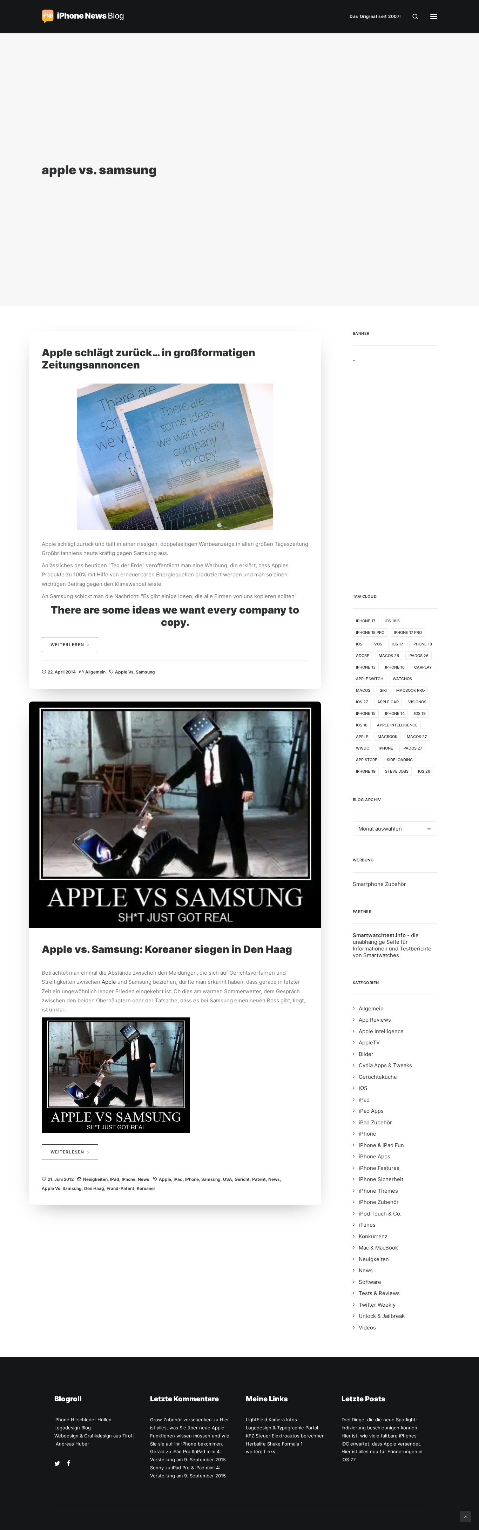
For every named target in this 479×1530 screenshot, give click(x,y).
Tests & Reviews (379, 1293)
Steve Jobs (397, 771)
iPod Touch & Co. (380, 1213)
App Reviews (375, 1019)
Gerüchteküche (378, 1077)
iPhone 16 (395, 667)
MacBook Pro (410, 690)
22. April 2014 (62, 672)
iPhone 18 (422, 644)
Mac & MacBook (378, 1247)
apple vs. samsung (135, 672)
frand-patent (120, 1188)
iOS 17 (397, 644)
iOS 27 (362, 701)
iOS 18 (361, 725)
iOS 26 (424, 771)
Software (370, 1282)
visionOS (417, 701)
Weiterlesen (67, 644)
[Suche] (412, 16)
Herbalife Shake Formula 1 (274, 1444)
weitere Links (260, 1451)
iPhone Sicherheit (381, 1179)
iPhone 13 (366, 667)
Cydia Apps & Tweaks (385, 1065)
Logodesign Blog (72, 1427)
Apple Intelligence (397, 725)
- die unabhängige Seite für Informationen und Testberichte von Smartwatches (392, 945)
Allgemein (95, 672)
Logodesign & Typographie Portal (282, 1427)
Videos (367, 1327)
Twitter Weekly (377, 1304)
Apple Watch (369, 678)
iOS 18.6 (392, 620)
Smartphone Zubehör (379, 884)
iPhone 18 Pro (370, 632)
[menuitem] (377, 16)
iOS (359, 644)
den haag (94, 1188)
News (143, 1179)
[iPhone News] (83, 16)
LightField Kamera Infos (271, 1419)
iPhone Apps (374, 1156)
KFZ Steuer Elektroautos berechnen (285, 1435)
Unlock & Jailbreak (382, 1316)
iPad (114, 1179)
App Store (366, 759)
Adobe (362, 655)
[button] (434, 16)
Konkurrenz (373, 1236)
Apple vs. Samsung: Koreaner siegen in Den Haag (167, 949)
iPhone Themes (378, 1190)
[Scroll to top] (465, 1516)
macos (363, 690)
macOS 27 (417, 736)
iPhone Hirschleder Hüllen (83, 1419)
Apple (109, 982)
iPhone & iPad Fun (381, 1145)
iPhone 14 (395, 713)
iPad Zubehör (375, 1122)
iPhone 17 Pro (408, 632)
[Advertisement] (395, 467)
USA (227, 1179)
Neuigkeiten (95, 1179)
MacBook (387, 736)
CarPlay (423, 667)
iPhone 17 (365, 620)
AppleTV (369, 1042)
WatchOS (402, 678)
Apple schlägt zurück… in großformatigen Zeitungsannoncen (148, 358)
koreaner (146, 1188)
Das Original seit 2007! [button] (375, 16)
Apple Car (388, 701)
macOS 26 (389, 655)
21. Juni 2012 (61, 1179)
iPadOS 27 (412, 748)
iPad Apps (371, 1111)
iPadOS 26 (419, 655)
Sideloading (400, 759)
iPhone (128, 1179)
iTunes (367, 1224)
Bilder (366, 1054)
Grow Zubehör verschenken (181, 1419)
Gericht (242, 1179)
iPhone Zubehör (379, 1202)
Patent (259, 1179)
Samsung (211, 1179)
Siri (383, 690)
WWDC (362, 748)
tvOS (377, 644)
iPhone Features (379, 1168)
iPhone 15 (366, 713)
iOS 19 (420, 713)
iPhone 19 (366, 771)
